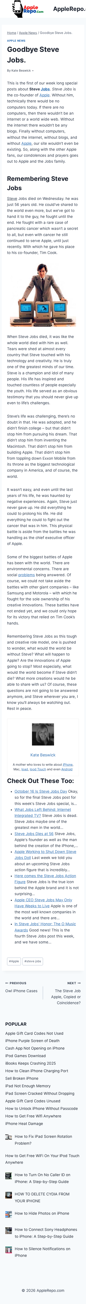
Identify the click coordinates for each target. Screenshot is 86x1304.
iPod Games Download (25, 1056)
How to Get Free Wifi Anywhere (33, 1116)
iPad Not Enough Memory (27, 1086)
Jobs (45, 89)
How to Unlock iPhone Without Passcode (41, 1108)
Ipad (24, 769)
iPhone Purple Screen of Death (32, 1041)
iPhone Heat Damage (24, 1123)
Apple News (16, 40)
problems (26, 575)
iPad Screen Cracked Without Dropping (39, 1093)
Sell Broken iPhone (21, 1078)
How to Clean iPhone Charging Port (36, 1071)
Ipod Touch (38, 769)
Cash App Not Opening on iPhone (35, 1048)
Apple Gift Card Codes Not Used (34, 1033)
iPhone (68, 764)
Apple (44, 95)
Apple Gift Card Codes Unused (32, 1101)
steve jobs (32, 961)
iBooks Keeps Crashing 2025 (30, 1063)
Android (67, 769)
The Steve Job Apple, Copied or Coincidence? (66, 993)
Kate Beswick (21, 70)
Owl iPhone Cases (21, 987)
